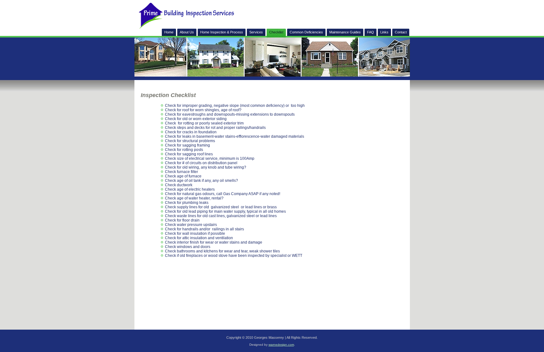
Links (384, 32)
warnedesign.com (281, 344)
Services (256, 32)
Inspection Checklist (168, 95)
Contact (401, 32)
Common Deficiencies (306, 32)
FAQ (370, 32)
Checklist (276, 32)
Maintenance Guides (345, 32)
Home (168, 32)
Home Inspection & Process (221, 32)
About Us (187, 32)
